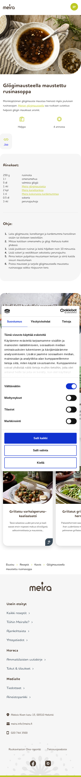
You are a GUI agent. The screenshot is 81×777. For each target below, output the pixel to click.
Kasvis (37, 564)
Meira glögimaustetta (34, 186)
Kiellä (40, 462)
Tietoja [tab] (66, 321)
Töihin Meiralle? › (20, 622)
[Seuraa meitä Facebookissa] (33, 763)
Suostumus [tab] (14, 321)
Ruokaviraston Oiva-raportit (25, 749)
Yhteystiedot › (17, 640)
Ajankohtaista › (18, 631)
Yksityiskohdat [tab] (40, 321)
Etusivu (10, 564)
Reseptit (24, 564)
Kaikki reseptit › (18, 613)
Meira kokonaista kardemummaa (40, 193)
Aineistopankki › (19, 697)
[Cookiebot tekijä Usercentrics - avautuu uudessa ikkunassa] (60, 311)
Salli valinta (40, 450)
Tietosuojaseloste (57, 749)
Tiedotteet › (15, 688)
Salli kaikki (40, 438)
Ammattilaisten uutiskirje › (26, 659)
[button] (74, 6)
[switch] (71, 398)
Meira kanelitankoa (33, 190)
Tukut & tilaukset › (20, 668)
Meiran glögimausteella (31, 105)
